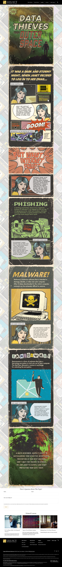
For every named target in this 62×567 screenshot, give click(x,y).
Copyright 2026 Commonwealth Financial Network (16, 565)
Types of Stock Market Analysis (29, 530)
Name (5, 491)
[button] (30, 2)
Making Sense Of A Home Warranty (48, 530)
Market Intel (40, 542)
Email (32, 491)
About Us (23, 542)
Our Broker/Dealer (25, 546)
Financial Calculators (42, 544)
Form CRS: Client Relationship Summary (10, 560)
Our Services (32, 542)
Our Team (23, 544)
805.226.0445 (32, 551)
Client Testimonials (33, 544)
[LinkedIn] (56, 551)
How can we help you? (8, 497)
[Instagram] (58, 551)
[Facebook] (54, 551)
